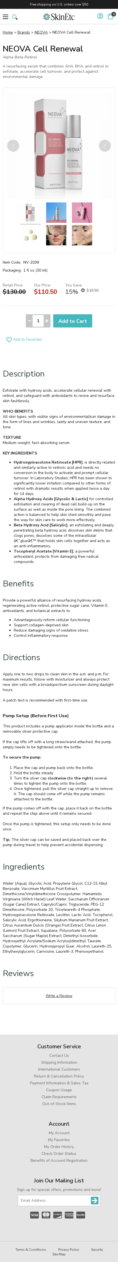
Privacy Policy (68, 1249)
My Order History (59, 1146)
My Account (59, 1133)
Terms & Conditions (30, 1249)
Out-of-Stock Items (59, 1103)
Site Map (59, 1254)
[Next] (105, 146)
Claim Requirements (59, 1096)
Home (8, 32)
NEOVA (41, 32)
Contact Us (59, 1055)
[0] (110, 16)
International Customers (59, 1069)
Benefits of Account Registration (59, 1160)
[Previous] (13, 146)
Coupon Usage (59, 1090)
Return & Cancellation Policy (59, 1076)
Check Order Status (59, 1153)
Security (97, 1249)
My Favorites (59, 1139)
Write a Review (59, 995)
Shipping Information (59, 1062)
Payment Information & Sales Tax (59, 1083)
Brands (24, 32)
